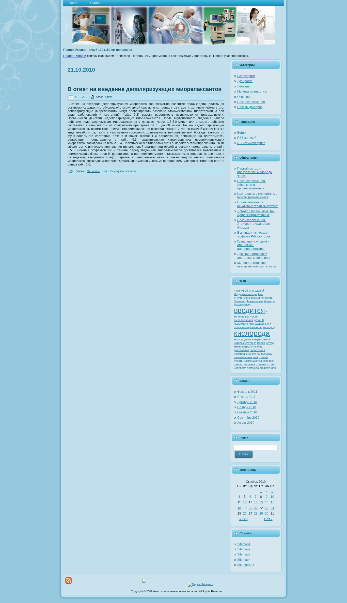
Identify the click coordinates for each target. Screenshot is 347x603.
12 (245, 502)
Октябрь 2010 (247, 412)
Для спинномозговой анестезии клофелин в (253, 255)
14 (256, 502)
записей (246, 138)
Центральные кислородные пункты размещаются (257, 195)
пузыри (263, 357)
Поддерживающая (245, 294)
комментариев (251, 143)
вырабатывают (243, 320)
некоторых (241, 353)
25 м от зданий (254, 290)
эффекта (253, 367)
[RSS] (68, 580)
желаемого (241, 323)
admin (108, 96)
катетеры (256, 327)
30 (267, 513)
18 (239, 508)
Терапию (239, 301)
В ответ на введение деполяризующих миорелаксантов (145, 89)
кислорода (252, 333)
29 (261, 513)
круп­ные (250, 342)
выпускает (252, 316)
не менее (254, 353)
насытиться (257, 350)
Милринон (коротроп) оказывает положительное (256, 264)
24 (272, 508)
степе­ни (261, 364)
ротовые (268, 360)
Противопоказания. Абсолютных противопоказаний (251, 184)
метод (270, 342)
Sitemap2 (243, 549)
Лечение (243, 86)
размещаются (253, 360)
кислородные (242, 339)
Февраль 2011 (247, 392)
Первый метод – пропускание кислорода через (254, 172)
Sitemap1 (243, 544)
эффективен (268, 367)
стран (270, 364)
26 (245, 513)
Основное (93, 171)
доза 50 (259, 320)
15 (261, 502)
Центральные (254, 301)
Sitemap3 (243, 554)
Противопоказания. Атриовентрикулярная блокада (253, 223)
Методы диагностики (252, 91)
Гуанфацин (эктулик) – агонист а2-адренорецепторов (253, 245)
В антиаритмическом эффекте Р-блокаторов (254, 234)
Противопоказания (251, 102)
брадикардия (242, 304)
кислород (269, 327)
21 (256, 508)
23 (267, 508)
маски (261, 342)
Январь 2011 (246, 397)
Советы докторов (249, 107)
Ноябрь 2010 (246, 407)
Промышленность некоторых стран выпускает (257, 204)
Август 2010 (245, 423)
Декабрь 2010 (247, 402)
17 (272, 502)
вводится (249, 310)
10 (272, 497)
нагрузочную (250, 346)
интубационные (259, 323)
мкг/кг (237, 346)
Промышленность (261, 297)
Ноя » (268, 519)
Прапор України (74, 56)
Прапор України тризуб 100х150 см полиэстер (97, 50)
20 (250, 508)
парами (239, 357)
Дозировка (245, 81)
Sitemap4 (243, 560)
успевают (240, 367)
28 (256, 513)
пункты (238, 360)
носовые (266, 353)
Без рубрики (246, 76)
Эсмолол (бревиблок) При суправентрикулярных (256, 213)
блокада (269, 301)
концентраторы (261, 339)
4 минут (239, 290)
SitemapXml (245, 565)
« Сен (243, 519)
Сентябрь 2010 (248, 417)
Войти (241, 132)
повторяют (251, 357)
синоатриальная (244, 364)
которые (239, 342)
